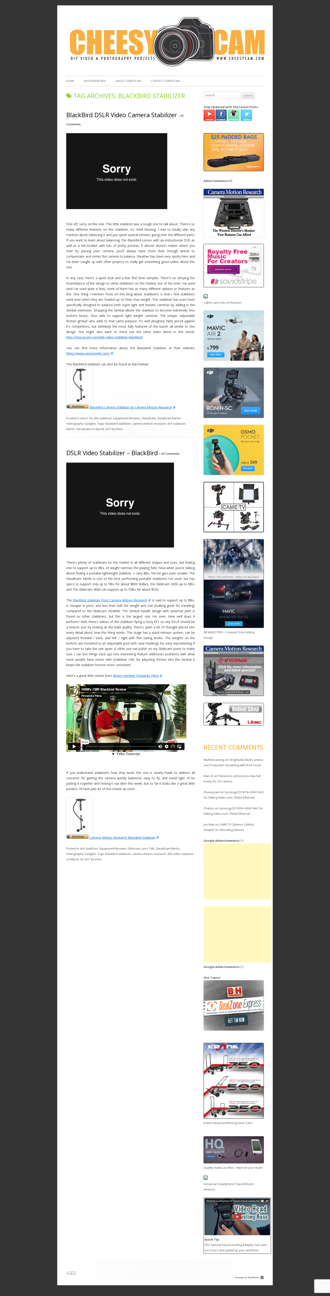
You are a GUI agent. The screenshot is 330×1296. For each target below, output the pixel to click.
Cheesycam (212, 792)
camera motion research (149, 424)
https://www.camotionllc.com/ (88, 353)
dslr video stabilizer (180, 854)
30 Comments (169, 454)
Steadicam (148, 418)
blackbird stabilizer (118, 424)
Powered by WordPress (247, 1277)
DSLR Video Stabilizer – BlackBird (112, 453)
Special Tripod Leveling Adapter (232, 1245)
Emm (119, 429)
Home (70, 81)
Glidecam (134, 848)
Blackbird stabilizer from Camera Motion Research (110, 600)
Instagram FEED (95, 81)
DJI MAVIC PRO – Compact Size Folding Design (229, 635)
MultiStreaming (214, 760)
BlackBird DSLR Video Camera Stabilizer (121, 115)
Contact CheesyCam (165, 81)
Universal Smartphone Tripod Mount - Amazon (229, 1186)
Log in (71, 1273)
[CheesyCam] (167, 69)
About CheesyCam (128, 81)
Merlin (70, 429)
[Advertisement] (237, 871)
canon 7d (86, 418)
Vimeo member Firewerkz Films (136, 675)
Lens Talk (148, 848)
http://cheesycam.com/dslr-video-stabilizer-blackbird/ (104, 337)
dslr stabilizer (103, 418)
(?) (230, 181)
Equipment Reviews (126, 418)
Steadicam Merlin (169, 418)
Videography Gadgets (81, 424)
